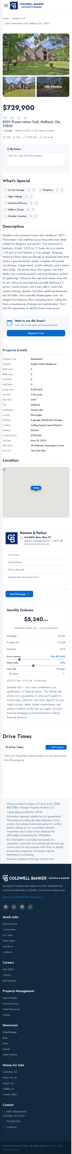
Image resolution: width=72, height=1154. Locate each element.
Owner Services (10, 1003)
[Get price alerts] (18, 118)
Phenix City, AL (10, 1077)
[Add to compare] (11, 118)
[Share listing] (25, 118)
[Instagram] (14, 907)
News (5, 1043)
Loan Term (11, 668)
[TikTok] (30, 907)
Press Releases (10, 1032)
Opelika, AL (8, 1088)
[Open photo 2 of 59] (19, 87)
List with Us (8, 946)
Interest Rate (12, 662)
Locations (7, 952)
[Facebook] (6, 907)
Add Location (57, 747)
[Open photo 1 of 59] (36, 54)
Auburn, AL (8, 1083)
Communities (9, 929)
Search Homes (10, 923)
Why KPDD (8, 969)
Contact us (11, 1127)
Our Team (8, 935)
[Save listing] (5, 118)
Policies (6, 1014)
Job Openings (9, 980)
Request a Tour (36, 333)
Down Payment (14, 656)
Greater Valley (10, 1094)
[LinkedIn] (22, 907)
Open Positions (10, 1054)
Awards (6, 1049)
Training (7, 975)
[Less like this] (33, 190)
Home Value (9, 940)
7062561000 (13, 1121)
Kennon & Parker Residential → (22, 897)
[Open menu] (6, 5)
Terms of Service (11, 1149)
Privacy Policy (56, 1145)
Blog (5, 1037)
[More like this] (28, 190)
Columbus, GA (10, 1072)
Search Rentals (10, 997)
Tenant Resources (11, 1009)
